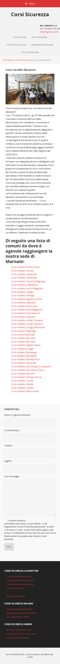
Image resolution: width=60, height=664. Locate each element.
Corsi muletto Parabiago (24, 352)
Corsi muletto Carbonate (24, 277)
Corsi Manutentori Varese (17, 637)
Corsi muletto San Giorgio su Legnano (31, 366)
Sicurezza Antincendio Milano (19, 609)
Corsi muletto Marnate (23, 334)
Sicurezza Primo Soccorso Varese (21, 633)
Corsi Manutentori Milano (17, 617)
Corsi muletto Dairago (22, 295)
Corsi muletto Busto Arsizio (25, 267)
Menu (32, 3)
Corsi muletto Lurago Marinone (28, 327)
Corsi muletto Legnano (23, 316)
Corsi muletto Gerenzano (24, 306)
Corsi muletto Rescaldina (24, 355)
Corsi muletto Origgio (22, 348)
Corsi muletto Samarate (23, 362)
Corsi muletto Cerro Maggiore (27, 288)
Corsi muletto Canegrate (24, 274)
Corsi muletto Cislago (22, 292)
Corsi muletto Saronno (23, 373)
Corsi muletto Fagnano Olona (26, 299)
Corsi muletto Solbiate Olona (26, 377)
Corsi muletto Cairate (22, 270)
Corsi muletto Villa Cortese (25, 391)
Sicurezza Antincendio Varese (19, 630)
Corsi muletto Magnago (23, 330)
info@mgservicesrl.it (49, 32)
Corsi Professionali (30, 52)
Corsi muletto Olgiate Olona (25, 345)
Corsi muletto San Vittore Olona (28, 370)
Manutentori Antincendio (42, 44)
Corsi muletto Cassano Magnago (28, 281)
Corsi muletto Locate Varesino (27, 323)
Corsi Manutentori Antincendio (20, 584)
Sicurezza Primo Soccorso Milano (21, 613)
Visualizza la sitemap (15, 596)
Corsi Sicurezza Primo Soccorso (20, 580)
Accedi (30, 657)
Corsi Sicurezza (30, 14)
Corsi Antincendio (39, 37)
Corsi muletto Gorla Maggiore (27, 309)
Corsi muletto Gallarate (23, 302)
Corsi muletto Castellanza (24, 284)
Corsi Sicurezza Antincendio (18, 576)
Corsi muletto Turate (22, 380)
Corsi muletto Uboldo (22, 384)
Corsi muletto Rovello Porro (25, 359)
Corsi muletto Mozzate (23, 338)
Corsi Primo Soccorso (16, 44)
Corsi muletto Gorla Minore (25, 313)
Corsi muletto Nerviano (23, 341)
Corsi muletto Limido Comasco (27, 320)
